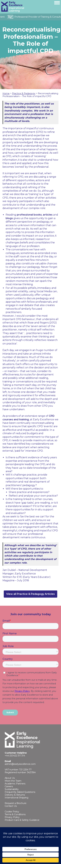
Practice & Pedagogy (23, 93)
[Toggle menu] (57, 2)
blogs (9, 218)
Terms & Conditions (15, 814)
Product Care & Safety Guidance (22, 820)
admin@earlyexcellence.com (20, 764)
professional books (29, 214)
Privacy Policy (12, 817)
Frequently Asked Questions (20, 792)
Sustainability (12, 789)
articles (48, 214)
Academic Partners (15, 783)
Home (6, 93)
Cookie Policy (12, 811)
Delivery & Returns (15, 794)
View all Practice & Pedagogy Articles (30, 593)
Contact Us (11, 806)
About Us (10, 778)
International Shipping (16, 797)
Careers (9, 786)
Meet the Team (13, 780)
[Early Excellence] (25, 6)
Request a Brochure (15, 803)
